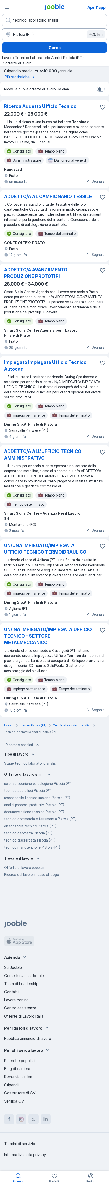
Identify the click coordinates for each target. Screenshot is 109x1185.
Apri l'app (96, 7)
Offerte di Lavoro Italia (23, 1016)
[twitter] (33, 1119)
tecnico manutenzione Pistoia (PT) (32, 847)
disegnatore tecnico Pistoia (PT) (30, 826)
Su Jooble (13, 967)
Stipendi (11, 1084)
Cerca (55, 47)
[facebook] (9, 1119)
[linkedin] (46, 1119)
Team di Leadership (21, 983)
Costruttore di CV (19, 1092)
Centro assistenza (20, 1007)
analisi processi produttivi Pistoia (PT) (34, 805)
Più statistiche (17, 76)
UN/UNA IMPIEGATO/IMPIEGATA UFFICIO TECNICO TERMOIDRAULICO (45, 549)
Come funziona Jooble (24, 975)
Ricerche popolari (19, 745)
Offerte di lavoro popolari (24, 867)
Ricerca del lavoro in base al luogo (31, 874)
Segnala (98, 181)
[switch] (101, 89)
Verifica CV (14, 1101)
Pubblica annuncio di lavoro (27, 1038)
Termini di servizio (19, 1143)
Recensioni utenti (19, 1076)
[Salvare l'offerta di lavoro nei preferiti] (102, 107)
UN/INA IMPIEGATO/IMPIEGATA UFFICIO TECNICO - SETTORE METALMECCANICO (48, 636)
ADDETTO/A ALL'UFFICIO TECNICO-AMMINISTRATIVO (43, 455)
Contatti (11, 991)
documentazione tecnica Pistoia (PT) (34, 812)
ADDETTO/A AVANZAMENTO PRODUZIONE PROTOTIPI (35, 273)
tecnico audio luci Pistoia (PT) (28, 790)
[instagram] (21, 1119)
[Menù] (7, 7)
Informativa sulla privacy (25, 1154)
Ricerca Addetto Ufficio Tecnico (40, 106)
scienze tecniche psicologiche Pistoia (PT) (38, 783)
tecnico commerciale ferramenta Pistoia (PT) (40, 819)
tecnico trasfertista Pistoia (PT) (30, 840)
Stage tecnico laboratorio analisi (30, 763)
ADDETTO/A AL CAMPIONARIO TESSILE (48, 196)
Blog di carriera (17, 1068)
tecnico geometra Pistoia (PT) (28, 833)
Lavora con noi (16, 999)
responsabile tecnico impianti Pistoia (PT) (37, 797)
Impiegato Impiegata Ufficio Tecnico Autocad (45, 366)
